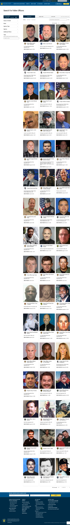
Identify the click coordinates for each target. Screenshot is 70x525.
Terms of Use (61, 522)
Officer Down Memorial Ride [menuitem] (40, 508)
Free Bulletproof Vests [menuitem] (39, 514)
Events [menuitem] (36, 505)
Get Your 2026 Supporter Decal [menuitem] (53, 501)
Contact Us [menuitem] (24, 511)
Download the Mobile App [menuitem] (39, 517)
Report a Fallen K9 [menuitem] (25, 504)
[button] (11, 21)
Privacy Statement (66, 522)
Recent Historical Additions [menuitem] (14, 505)
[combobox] (11, 38)
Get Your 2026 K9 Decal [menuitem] (25, 507)
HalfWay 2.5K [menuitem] (38, 509)
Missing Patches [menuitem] (12, 509)
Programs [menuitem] (36, 500)
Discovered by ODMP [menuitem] (13, 506)
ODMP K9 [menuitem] (23, 500)
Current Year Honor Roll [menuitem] (13, 501)
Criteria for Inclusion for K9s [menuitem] (26, 506)
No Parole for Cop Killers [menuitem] (39, 501)
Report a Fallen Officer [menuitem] (12, 508)
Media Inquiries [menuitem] (24, 513)
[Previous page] (68, 23)
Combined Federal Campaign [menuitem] (52, 507)
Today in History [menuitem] (12, 504)
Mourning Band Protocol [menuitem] (39, 513)
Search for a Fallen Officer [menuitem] (13, 500)
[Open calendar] (16, 17)
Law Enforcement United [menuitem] (52, 504)
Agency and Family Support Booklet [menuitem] (41, 512)
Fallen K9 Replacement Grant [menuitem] (40, 504)
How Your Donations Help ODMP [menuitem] (53, 500)
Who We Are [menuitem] (24, 510)
